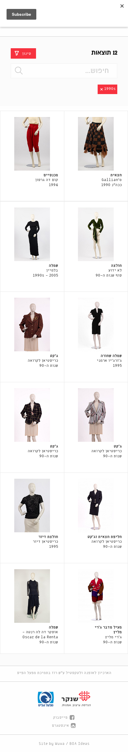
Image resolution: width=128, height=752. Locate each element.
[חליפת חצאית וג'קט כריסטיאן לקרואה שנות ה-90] (96, 505)
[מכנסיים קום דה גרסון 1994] (32, 144)
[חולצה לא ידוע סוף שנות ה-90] (96, 234)
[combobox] (64, 70)
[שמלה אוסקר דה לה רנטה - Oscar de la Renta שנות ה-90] (32, 596)
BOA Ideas (79, 744)
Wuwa (60, 744)
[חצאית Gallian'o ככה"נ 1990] (96, 144)
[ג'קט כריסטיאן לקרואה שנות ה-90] (32, 324)
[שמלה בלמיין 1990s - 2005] (32, 234)
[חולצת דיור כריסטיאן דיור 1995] (32, 505)
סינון (26, 53)
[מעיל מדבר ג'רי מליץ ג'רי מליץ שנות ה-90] (96, 596)
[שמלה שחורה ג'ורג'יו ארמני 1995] (96, 324)
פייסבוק (60, 718)
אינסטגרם (60, 726)
